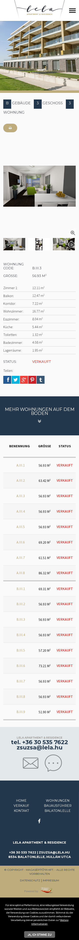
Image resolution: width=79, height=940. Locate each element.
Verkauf (21, 806)
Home (21, 801)
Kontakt (21, 811)
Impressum (51, 880)
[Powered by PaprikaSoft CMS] (39, 890)
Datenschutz (30, 880)
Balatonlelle (58, 811)
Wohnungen (58, 801)
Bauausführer (58, 806)
